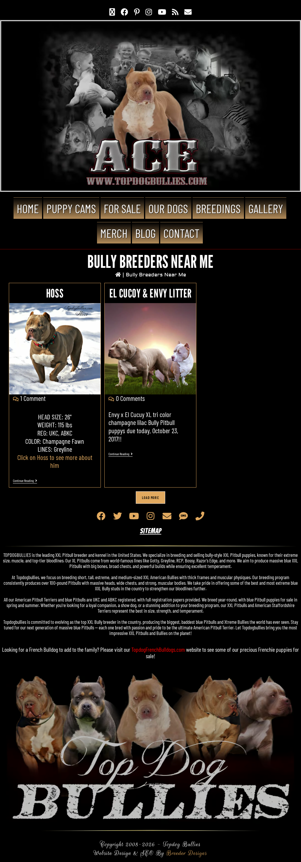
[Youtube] (134, 516)
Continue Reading (25, 480)
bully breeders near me (156, 275)
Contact (181, 233)
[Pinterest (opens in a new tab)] (137, 11)
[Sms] (183, 516)
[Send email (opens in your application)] (188, 11)
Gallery (265, 208)
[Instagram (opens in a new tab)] (149, 11)
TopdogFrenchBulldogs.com (158, 649)
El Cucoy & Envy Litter (150, 293)
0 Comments (130, 398)
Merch (114, 233)
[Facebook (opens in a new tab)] (124, 11)
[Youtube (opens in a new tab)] (162, 11)
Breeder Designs (186, 853)
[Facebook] (101, 516)
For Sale (122, 208)
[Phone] (200, 516)
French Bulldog (43, 649)
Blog (145, 233)
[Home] (118, 275)
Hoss (54, 293)
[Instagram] (150, 516)
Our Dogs (168, 208)
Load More (150, 497)
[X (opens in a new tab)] (112, 11)
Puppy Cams (71, 208)
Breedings (218, 208)
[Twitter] (118, 516)
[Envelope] (167, 516)
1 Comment (33, 398)
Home (28, 208)
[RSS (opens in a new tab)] (175, 11)
